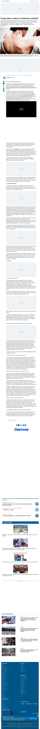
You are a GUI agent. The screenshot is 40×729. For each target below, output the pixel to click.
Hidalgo (22, 668)
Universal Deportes (5, 683)
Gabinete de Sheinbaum (4, 673)
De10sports (22, 686)
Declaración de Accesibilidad (15, 724)
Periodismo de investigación (4, 669)
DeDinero (22, 687)
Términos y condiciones (25, 724)
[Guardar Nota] (3, 91)
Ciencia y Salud (4, 689)
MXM (3, 690)
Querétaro (22, 669)
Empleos (22, 680)
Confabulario (4, 687)
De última (3, 694)
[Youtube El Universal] (28, 704)
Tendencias (4, 688)
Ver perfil (8, 78)
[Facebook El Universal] (23, 704)
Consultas (3, 697)
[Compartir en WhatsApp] (3, 85)
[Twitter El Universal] (25, 704)
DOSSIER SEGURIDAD (12, 420)
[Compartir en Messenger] (3, 87)
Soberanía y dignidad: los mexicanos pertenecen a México (16, 515)
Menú (3, 702)
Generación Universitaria (23, 683)
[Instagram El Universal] (30, 704)
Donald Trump (4, 675)
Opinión (4, 500)
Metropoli (3, 676)
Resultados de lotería (23, 694)
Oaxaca (22, 666)
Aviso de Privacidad (20, 719)
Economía (4, 682)
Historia (8, 724)
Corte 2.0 (3, 666)
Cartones (3, 681)
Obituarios (22, 681)
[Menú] (37, 1)
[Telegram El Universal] (21, 704)
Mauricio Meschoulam (7, 502)
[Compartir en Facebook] (3, 81)
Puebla (22, 667)
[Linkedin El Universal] (35, 704)
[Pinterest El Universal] (33, 704)
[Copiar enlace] (3, 89)
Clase (3, 700)
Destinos (3, 695)
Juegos (22, 689)
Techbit (3, 691)
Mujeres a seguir (5, 667)
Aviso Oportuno (23, 679)
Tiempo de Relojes (5, 707)
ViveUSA (22, 688)
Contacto (31, 724)
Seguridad (8, 75)
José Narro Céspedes (6, 514)
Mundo (3, 674)
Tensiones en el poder (8, 509)
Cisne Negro (4, 708)
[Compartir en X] (3, 83)
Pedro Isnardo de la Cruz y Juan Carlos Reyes (12, 508)
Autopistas (4, 696)
